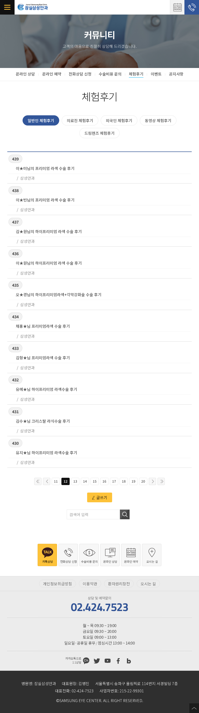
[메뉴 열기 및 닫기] (7, 7)
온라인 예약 (177, 7)
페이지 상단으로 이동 (194, 708)
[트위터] (97, 661)
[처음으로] (37, 481)
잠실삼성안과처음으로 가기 (33, 7)
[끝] (161, 481)
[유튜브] (107, 661)
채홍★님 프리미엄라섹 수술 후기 (43, 326)
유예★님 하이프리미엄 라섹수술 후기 (46, 389)
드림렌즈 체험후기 (99, 133)
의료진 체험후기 (80, 120)
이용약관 (90, 584)
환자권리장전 (119, 584)
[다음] (152, 481)
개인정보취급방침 (57, 584)
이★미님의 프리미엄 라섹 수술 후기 (45, 168)
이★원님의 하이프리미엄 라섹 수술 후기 (49, 263)
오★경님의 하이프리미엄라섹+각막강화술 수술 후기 (58, 294)
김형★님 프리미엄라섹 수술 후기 (43, 358)
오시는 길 (148, 584)
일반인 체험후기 (41, 120)
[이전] (46, 481)
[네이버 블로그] (129, 661)
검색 (125, 514)
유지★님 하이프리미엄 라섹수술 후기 (46, 452)
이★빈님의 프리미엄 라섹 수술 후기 (45, 200)
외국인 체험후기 (119, 120)
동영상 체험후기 (158, 120)
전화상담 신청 (191, 7)
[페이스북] (118, 661)
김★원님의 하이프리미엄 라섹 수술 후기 (49, 231)
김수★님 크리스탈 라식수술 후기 (43, 421)
